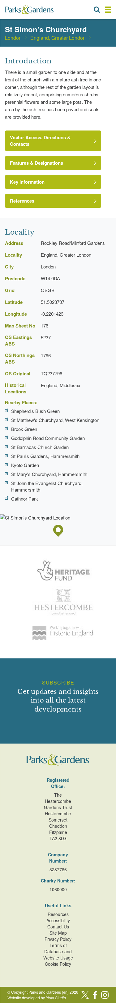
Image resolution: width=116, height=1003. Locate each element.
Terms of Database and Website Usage (58, 951)
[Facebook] (95, 995)
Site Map (58, 933)
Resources (58, 914)
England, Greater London (58, 38)
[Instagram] (105, 995)
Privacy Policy (58, 939)
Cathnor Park (24, 498)
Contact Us (58, 926)
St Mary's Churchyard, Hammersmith (49, 474)
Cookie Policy (58, 964)
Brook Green (24, 429)
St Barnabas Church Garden (40, 447)
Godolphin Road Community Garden (48, 438)
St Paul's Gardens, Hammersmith (45, 456)
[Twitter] (85, 995)
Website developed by (36, 997)
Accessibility (58, 920)
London (13, 38)
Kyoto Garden (25, 465)
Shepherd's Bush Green (35, 411)
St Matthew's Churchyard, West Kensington (55, 420)
